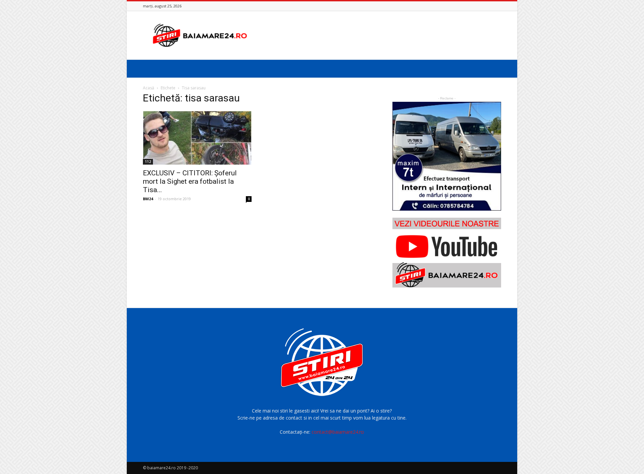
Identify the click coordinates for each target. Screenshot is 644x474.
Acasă (148, 88)
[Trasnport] (446, 156)
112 (148, 161)
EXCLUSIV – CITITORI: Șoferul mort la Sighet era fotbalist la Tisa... (190, 181)
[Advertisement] (379, 35)
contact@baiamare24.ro (338, 432)
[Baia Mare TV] (446, 253)
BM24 (148, 198)
